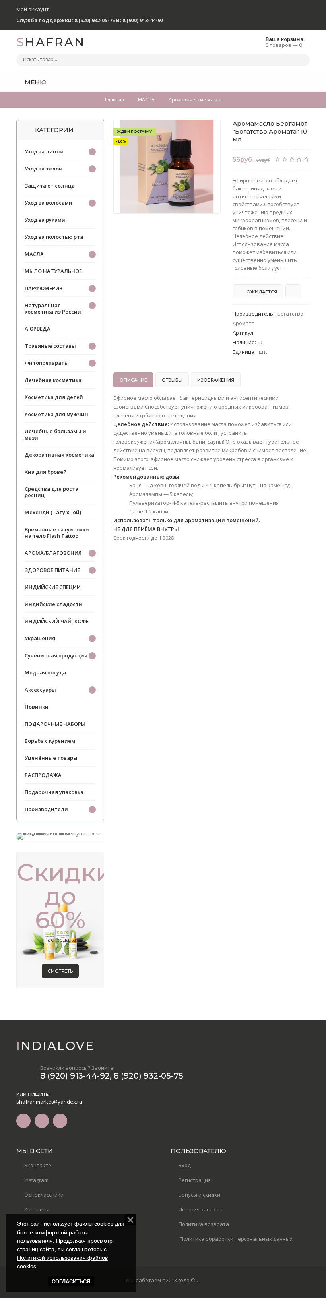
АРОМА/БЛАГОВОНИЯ (53, 552)
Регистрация (195, 1180)
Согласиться (71, 1281)
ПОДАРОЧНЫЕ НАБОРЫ (55, 723)
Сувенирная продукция (56, 655)
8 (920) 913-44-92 (142, 20)
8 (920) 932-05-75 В (97, 20)
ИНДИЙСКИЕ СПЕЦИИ (53, 587)
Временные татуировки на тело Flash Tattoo (57, 532)
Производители (46, 809)
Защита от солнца (50, 185)
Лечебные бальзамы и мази (55, 434)
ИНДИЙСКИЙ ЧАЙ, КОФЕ (57, 621)
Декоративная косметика (59, 454)
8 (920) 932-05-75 (148, 1076)
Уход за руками (45, 219)
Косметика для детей (54, 397)
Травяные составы (50, 345)
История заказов (200, 1209)
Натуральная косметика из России (53, 308)
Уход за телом (44, 168)
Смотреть (60, 971)
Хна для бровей (46, 471)
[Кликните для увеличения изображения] (167, 167)
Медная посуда (45, 672)
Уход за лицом (44, 151)
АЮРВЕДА (37, 328)
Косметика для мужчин (56, 414)
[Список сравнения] (307, 82)
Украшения (40, 638)
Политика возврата (204, 1224)
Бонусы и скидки (199, 1194)
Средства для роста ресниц (51, 492)
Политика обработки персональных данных (236, 1238)
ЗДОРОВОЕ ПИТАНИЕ (52, 569)
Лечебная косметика (53, 380)
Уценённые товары (51, 757)
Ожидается (261, 291)
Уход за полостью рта (54, 236)
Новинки (37, 706)
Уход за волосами (48, 202)
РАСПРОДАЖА (43, 775)
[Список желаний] (291, 82)
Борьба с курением (50, 740)
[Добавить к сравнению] (293, 291)
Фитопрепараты (47, 362)
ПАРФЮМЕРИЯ (43, 288)
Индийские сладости (53, 604)
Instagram (36, 1180)
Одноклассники (44, 1194)
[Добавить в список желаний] (210, 131)
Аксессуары (40, 689)
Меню (35, 82)
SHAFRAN (50, 42)
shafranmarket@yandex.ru (49, 1101)
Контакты (36, 1209)
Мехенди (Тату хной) (53, 512)
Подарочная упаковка (54, 792)
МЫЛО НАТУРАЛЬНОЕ (53, 271)
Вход (185, 1165)
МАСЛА (34, 254)
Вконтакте (37, 1165)
